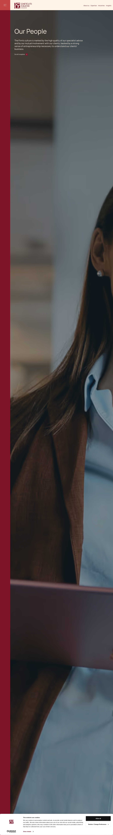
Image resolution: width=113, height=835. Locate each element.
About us (86, 6)
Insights (108, 6)
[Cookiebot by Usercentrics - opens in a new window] (11, 831)
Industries (101, 6)
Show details (27, 831)
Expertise (94, 6)
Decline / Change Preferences (97, 824)
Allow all (98, 818)
